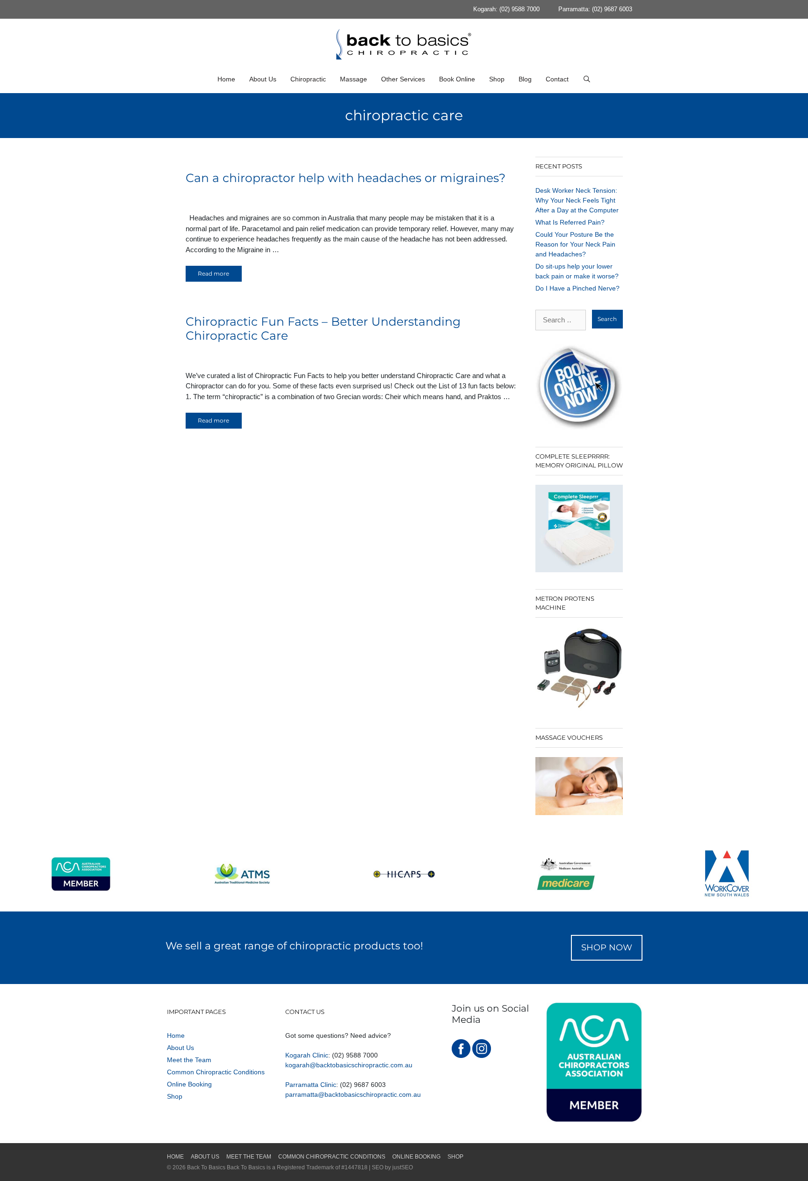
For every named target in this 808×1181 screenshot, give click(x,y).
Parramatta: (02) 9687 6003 (595, 9)
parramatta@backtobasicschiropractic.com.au (353, 1094)
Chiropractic (308, 79)
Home (226, 79)
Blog (525, 79)
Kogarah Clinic (306, 1055)
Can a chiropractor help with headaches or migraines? (345, 178)
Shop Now (606, 947)
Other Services (403, 79)
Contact (557, 79)
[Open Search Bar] (587, 79)
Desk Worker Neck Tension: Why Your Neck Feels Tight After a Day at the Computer (577, 200)
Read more (213, 273)
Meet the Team (189, 1060)
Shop (497, 79)
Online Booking (189, 1084)
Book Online (457, 79)
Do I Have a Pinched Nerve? (577, 288)
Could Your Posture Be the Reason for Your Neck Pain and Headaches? (575, 244)
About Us (262, 79)
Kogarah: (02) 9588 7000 (506, 9)
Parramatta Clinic (310, 1084)
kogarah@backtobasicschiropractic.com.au (348, 1065)
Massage (353, 79)
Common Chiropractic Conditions (216, 1072)
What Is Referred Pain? (570, 222)
